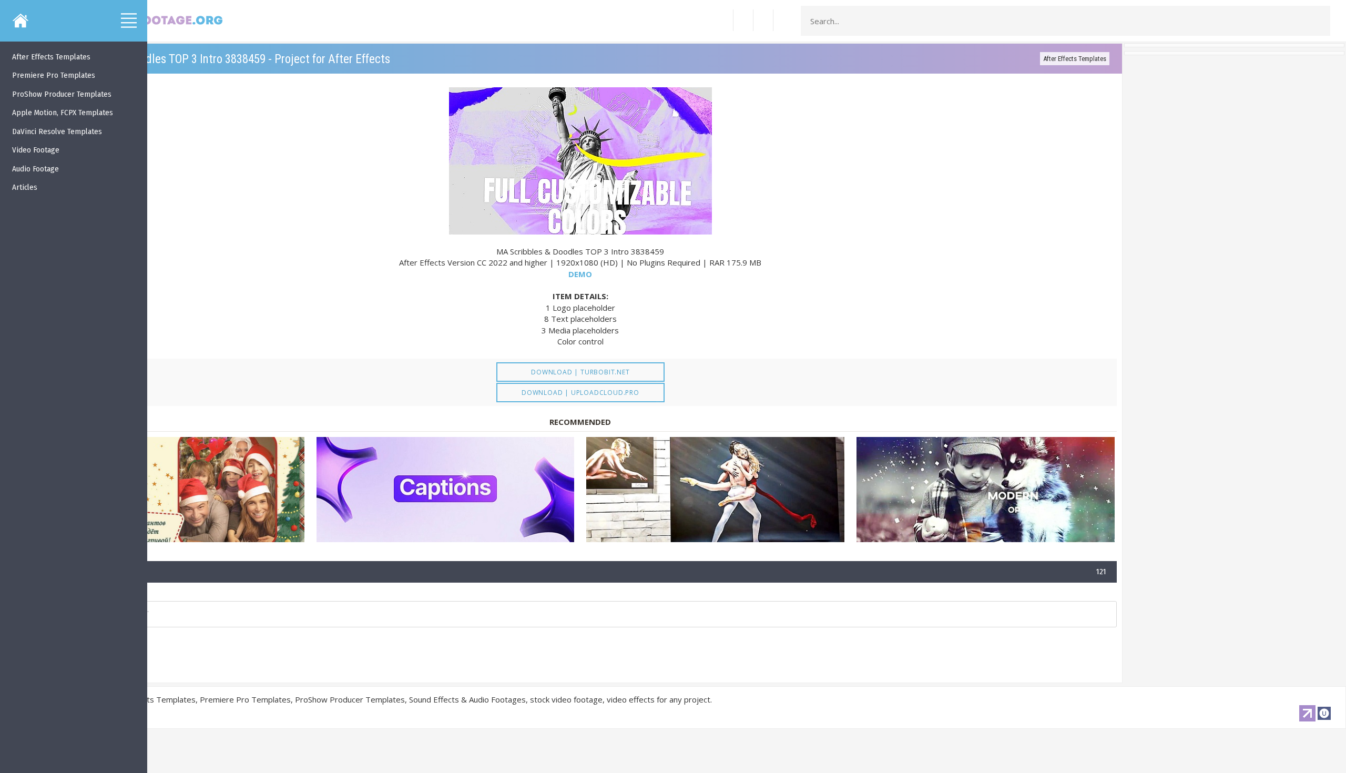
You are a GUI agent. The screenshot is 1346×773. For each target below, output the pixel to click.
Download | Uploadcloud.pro (580, 392)
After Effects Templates (1074, 59)
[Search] (1319, 21)
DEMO (580, 274)
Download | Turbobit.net (580, 372)
